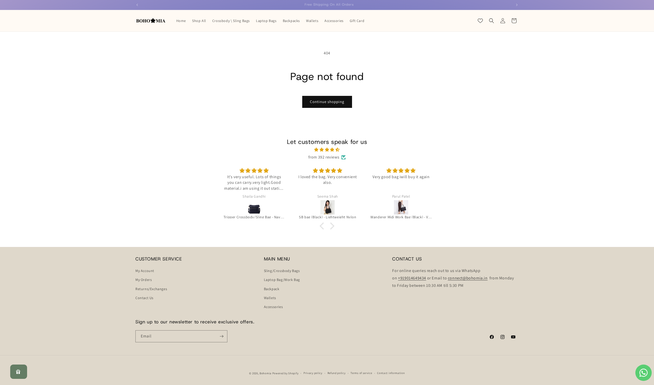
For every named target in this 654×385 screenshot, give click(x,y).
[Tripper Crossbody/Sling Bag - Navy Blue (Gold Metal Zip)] (254, 207)
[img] (327, 150)
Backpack (271, 289)
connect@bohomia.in (468, 278)
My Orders (143, 279)
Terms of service (361, 373)
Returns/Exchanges (151, 289)
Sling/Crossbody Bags (282, 270)
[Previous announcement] (137, 5)
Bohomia (266, 373)
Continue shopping (327, 101)
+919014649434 (412, 278)
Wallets (270, 298)
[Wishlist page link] (480, 20)
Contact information (391, 373)
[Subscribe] (221, 336)
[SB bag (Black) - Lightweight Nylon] (327, 207)
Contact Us (144, 298)
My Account (144, 270)
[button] (491, 20)
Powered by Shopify (285, 373)
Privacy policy (312, 373)
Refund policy (337, 373)
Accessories (273, 306)
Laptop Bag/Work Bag (282, 279)
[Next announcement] (516, 5)
